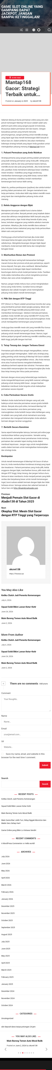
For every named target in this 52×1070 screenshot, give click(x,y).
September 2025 (8, 927)
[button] (5, 1049)
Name (4, 716)
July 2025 (5, 942)
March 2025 (6, 970)
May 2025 (5, 956)
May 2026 (5, 871)
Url (2, 741)
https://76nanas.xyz (16, 574)
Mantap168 (34, 147)
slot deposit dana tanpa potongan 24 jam (18, 1027)
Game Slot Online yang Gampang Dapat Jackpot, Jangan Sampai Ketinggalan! (22, 12)
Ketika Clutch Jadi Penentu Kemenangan (21, 595)
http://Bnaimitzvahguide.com (26, 488)
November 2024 (8, 998)
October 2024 (7, 1005)
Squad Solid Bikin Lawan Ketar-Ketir (18, 607)
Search (4, 778)
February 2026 (7, 892)
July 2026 (5, 856)
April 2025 (5, 963)
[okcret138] (26, 545)
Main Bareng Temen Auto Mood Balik (19, 618)
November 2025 (8, 913)
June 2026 (5, 864)
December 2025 (7, 906)
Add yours (43, 684)
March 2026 (6, 885)
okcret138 (37, 101)
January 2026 (7, 899)
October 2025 (7, 920)
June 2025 (5, 949)
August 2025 (6, 934)
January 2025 (7, 984)
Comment (6, 693)
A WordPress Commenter (11, 843)
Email (4, 728)
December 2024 (7, 991)
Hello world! (30, 843)
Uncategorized (7, 1018)
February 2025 (7, 977)
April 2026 (5, 878)
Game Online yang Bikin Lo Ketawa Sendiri (18, 830)
